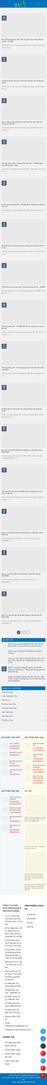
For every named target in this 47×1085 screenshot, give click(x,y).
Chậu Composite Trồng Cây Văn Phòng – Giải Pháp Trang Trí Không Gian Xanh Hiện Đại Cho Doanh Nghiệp (26, 679)
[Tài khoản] (38, 4)
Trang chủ (31, 914)
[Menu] (3, 4)
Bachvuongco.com (32, 1075)
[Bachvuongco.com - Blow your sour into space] (18, 4)
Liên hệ (30, 927)
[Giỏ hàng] (43, 4)
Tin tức (30, 923)
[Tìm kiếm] (32, 4)
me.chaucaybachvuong (21, 1030)
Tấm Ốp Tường (7, 720)
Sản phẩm (31, 919)
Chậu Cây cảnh (7, 692)
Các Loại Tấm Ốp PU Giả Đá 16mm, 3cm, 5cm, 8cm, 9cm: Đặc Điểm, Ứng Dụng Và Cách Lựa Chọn (26, 660)
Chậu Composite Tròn (9, 696)
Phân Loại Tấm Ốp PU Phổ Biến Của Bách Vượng (25, 652)
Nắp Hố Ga (6, 700)
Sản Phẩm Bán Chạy (9, 708)
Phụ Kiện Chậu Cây (9, 704)
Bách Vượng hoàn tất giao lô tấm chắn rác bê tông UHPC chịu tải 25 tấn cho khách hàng (25, 645)
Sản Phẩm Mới (7, 716)
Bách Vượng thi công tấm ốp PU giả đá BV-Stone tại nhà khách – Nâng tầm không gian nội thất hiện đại (26, 670)
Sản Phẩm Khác (7, 712)
